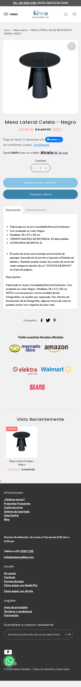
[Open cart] (74, 14)
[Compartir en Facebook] (42, 320)
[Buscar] (66, 14)
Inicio (7, 30)
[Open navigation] (6, 14)
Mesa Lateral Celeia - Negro (22, 462)
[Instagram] (15, 664)
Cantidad (40, 160)
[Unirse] (68, 634)
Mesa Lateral (20, 30)
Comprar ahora (40, 194)
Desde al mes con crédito (35, 152)
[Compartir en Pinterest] (55, 320)
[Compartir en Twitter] (48, 320)
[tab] (13, 210)
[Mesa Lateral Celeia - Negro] (22, 442)
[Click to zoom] (71, 46)
